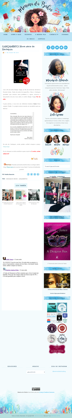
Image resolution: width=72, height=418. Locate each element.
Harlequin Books (12, 178)
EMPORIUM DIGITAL (55, 415)
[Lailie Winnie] (57, 116)
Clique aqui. (6, 146)
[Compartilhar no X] (31, 174)
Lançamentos (23, 178)
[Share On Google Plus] (38, 174)
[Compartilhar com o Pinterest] (34, 174)
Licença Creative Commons (46, 392)
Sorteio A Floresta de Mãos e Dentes (58, 289)
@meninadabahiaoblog (59, 371)
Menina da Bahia (39, 415)
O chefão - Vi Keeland (57, 176)
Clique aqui (9, 167)
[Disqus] (21, 233)
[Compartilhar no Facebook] (28, 174)
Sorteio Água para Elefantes (57, 293)
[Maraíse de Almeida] (57, 81)
